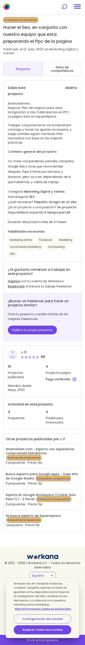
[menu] (77, 6)
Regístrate (16, 286)
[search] (64, 7)
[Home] (6, 6)
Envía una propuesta (42, 640)
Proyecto (23, 69)
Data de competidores (62, 69)
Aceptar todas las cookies (42, 630)
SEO (12, 254)
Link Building (56, 247)
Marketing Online (21, 240)
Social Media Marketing (25, 247)
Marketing (65, 240)
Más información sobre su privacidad (43, 609)
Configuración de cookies (42, 619)
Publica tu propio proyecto (32, 330)
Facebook (45, 240)
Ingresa (14, 281)
